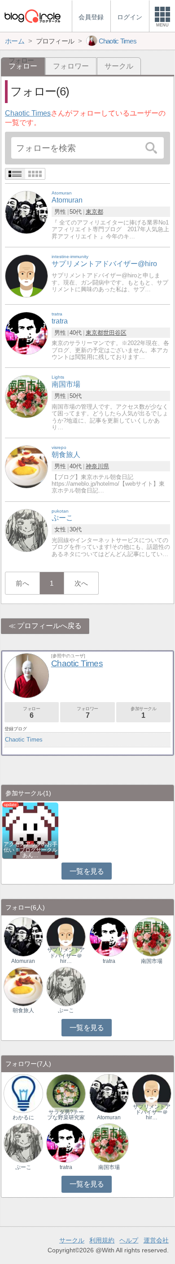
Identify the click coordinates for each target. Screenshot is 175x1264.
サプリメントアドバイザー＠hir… (66, 955)
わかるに (23, 1117)
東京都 (94, 211)
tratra (109, 961)
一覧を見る (87, 871)
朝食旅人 (23, 1010)
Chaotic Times (28, 113)
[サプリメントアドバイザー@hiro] (26, 275)
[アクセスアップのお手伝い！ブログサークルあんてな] (30, 830)
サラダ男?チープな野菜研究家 (66, 1114)
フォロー (31, 712)
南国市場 (151, 961)
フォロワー (71, 66)
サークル (119, 66)
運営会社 (156, 1240)
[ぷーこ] (26, 530)
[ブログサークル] (32, 16)
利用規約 (101, 1240)
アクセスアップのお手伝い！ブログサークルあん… (30, 849)
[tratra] (26, 332)
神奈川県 (97, 466)
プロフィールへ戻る (49, 626)
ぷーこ (66, 1010)
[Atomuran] (26, 212)
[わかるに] (23, 1093)
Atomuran (23, 961)
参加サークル (144, 712)
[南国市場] (26, 396)
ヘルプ (128, 1240)
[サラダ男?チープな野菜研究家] (66, 1093)
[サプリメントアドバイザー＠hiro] (66, 936)
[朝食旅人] (26, 466)
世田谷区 (115, 332)
